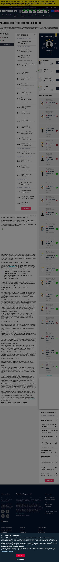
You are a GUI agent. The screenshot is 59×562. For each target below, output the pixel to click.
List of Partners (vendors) (7, 551)
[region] (29, 547)
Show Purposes (20, 559)
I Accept (20, 555)
